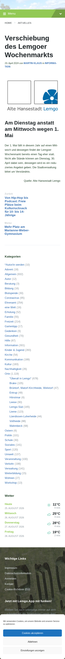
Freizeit (9, 321)
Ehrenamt (10, 302)
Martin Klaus (33, 63)
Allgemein (10, 274)
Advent (9, 269)
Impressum (11, 568)
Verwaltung (11, 468)
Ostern (9, 430)
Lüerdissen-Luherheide (22, 416)
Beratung (10, 283)
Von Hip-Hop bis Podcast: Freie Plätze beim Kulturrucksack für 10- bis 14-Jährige (16, 206)
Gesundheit (11, 335)
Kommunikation (14, 359)
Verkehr (9, 463)
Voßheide (14, 421)
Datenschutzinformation (18, 573)
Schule (9, 440)
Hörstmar (15, 397)
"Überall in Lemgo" (20, 378)
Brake (12, 383)
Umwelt (9, 454)
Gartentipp (11, 326)
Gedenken (11, 331)
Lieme (13, 411)
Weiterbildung (13, 473)
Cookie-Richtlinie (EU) (17, 589)
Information (11, 345)
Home (8, 23)
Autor (8, 278)
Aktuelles (24, 23)
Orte (7, 373)
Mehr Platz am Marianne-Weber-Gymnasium (17, 230)
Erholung (10, 312)
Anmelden (10, 578)
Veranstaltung (13, 459)
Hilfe (7, 340)
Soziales (10, 444)
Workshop (11, 482)
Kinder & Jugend (14, 350)
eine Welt (10, 307)
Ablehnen (32, 641)
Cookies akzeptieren (32, 633)
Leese (13, 402)
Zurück (9, 194)
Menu (12, 13)
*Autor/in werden (14, 264)
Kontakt (9, 584)
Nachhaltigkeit (13, 368)
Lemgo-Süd (16, 406)
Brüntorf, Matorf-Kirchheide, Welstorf (31, 387)
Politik (8, 435)
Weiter (8, 223)
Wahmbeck (16, 425)
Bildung (9, 288)
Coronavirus (12, 297)
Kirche (8, 354)
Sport (8, 449)
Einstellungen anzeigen (32, 650)
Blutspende (11, 293)
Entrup (13, 392)
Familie (9, 316)
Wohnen (9, 478)
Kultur (8, 364)
